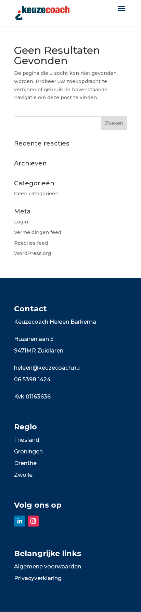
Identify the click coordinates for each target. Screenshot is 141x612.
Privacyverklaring (38, 578)
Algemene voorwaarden (47, 566)
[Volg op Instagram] (33, 521)
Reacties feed (31, 243)
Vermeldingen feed (37, 232)
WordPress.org (32, 253)
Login (21, 222)
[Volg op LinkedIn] (19, 521)
